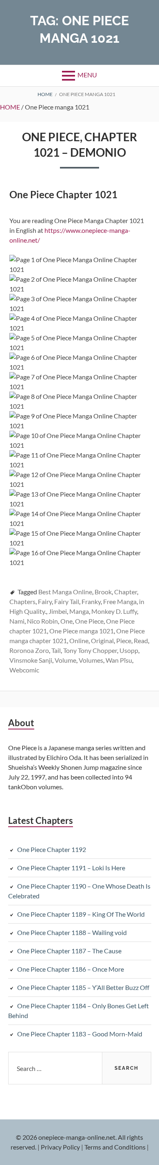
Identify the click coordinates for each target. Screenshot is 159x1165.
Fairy (45, 601)
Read (141, 640)
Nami (16, 621)
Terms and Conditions (115, 1147)
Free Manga (120, 601)
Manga (79, 611)
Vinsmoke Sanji (30, 660)
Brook (103, 592)
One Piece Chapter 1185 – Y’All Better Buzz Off (83, 987)
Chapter (125, 592)
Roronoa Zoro (29, 650)
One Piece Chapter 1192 (51, 849)
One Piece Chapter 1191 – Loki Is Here (71, 868)
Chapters (22, 601)
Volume (65, 660)
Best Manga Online (65, 592)
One (66, 621)
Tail (56, 650)
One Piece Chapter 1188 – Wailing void (72, 932)
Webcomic (24, 670)
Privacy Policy (60, 1147)
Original (102, 640)
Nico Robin (42, 621)
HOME (10, 107)
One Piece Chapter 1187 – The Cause (69, 951)
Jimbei (58, 611)
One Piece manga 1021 (81, 631)
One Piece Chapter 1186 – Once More (70, 969)
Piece (123, 640)
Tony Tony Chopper (90, 650)
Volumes (91, 660)
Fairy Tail (66, 601)
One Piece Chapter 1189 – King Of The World (81, 914)
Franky (91, 601)
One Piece (89, 621)
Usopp (128, 650)
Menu (87, 75)
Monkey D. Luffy (114, 611)
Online (78, 640)
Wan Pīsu (119, 660)
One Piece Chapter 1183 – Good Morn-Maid (79, 1034)
